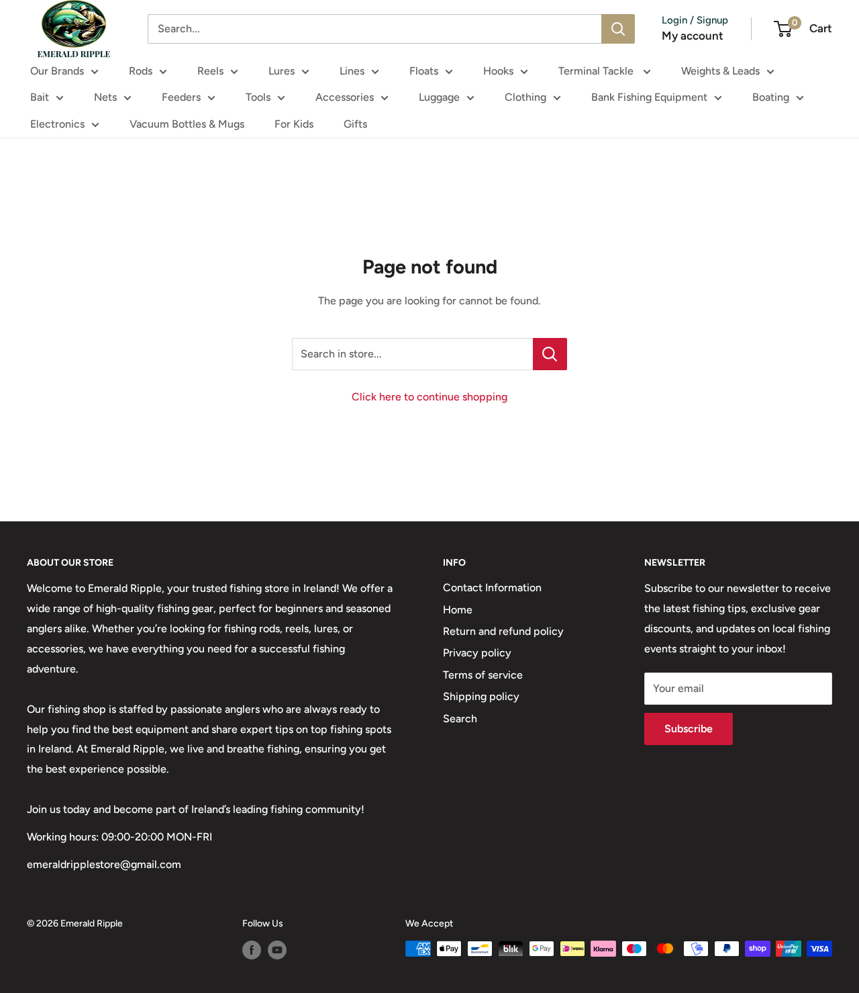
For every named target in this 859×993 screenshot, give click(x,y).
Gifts (355, 124)
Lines (352, 70)
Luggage (439, 97)
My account (692, 35)
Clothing (525, 97)
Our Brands (57, 70)
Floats (423, 70)
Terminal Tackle (597, 70)
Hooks (498, 70)
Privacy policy (477, 652)
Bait (39, 97)
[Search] (618, 29)
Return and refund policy (503, 631)
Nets (105, 97)
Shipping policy (481, 696)
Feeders (181, 97)
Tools (258, 97)
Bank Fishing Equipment (649, 97)
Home (457, 609)
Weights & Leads (720, 70)
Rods (140, 70)
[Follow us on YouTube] (277, 950)
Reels (210, 70)
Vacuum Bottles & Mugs (187, 124)
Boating (770, 97)
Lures (281, 70)
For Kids (293, 124)
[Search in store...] (550, 354)
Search (460, 718)
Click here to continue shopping (429, 396)
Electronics (57, 124)
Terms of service (483, 674)
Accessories (344, 97)
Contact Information (492, 587)
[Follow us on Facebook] (251, 950)
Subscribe (688, 728)
